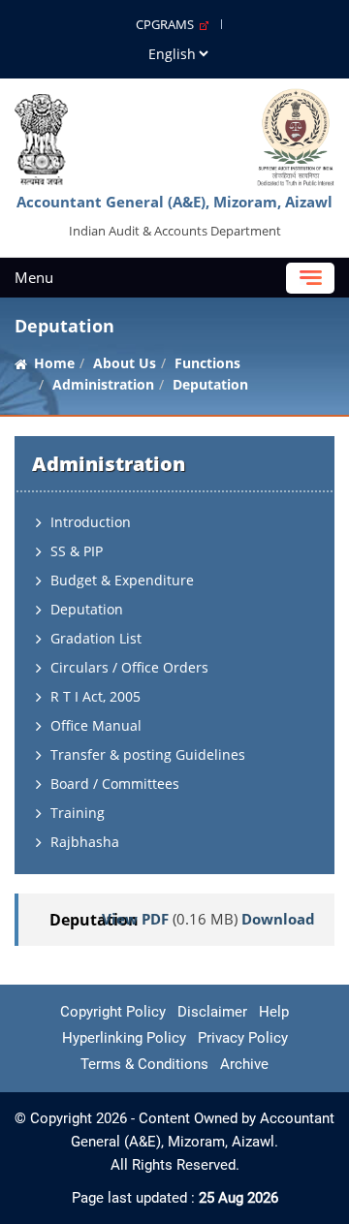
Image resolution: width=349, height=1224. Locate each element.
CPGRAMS (168, 24)
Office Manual (96, 725)
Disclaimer (212, 1011)
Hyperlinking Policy (124, 1038)
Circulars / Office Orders (129, 667)
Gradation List (96, 638)
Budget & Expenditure (122, 580)
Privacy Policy (243, 1038)
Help (274, 1011)
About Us (124, 363)
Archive (244, 1064)
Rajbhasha (84, 841)
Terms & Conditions (144, 1064)
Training (77, 812)
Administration (103, 384)
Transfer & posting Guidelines (147, 754)
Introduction (90, 522)
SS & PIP (76, 551)
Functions (207, 363)
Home (54, 363)
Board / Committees (114, 783)
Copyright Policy (113, 1011)
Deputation (86, 609)
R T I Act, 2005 (95, 696)
